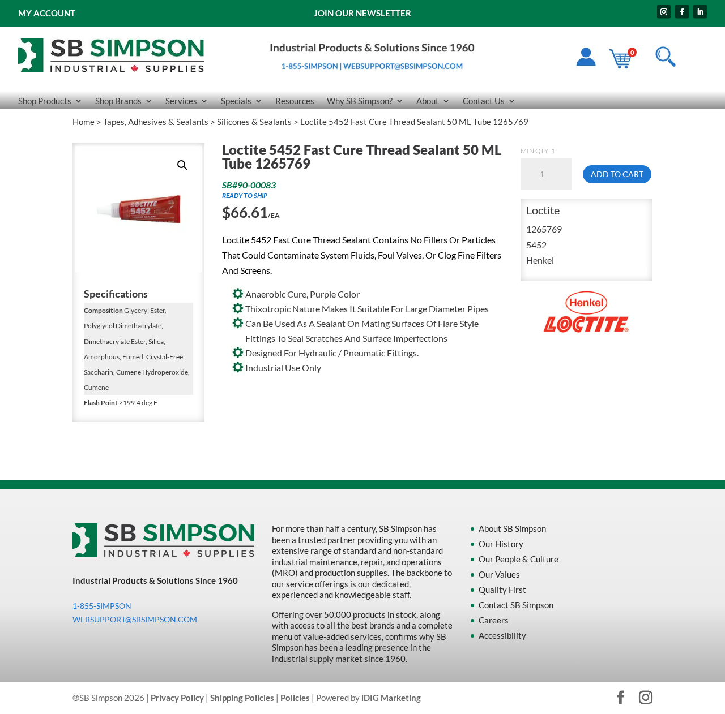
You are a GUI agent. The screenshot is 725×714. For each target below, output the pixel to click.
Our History (501, 544)
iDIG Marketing (391, 698)
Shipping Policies (242, 698)
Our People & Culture (518, 559)
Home (83, 122)
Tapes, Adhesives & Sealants (155, 122)
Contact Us (484, 101)
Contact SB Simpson (516, 605)
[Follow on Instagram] (664, 12)
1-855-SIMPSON (101, 605)
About (427, 101)
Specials (236, 101)
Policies (295, 698)
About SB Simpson (512, 528)
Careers (494, 620)
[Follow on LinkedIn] (700, 12)
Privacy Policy (177, 698)
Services (181, 101)
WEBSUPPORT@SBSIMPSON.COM (134, 619)
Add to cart (617, 174)
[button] (182, 165)
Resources (294, 101)
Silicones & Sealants (254, 122)
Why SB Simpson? (360, 101)
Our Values (499, 574)
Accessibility (502, 635)
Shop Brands (118, 101)
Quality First (502, 589)
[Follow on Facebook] (682, 12)
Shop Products (44, 101)
